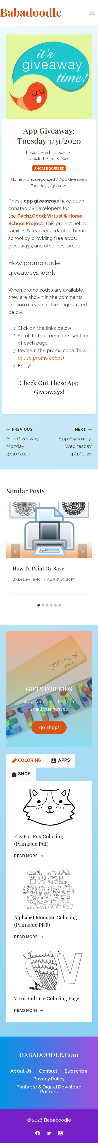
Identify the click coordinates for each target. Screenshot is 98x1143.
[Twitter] (49, 1133)
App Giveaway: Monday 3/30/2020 (22, 441)
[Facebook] (37, 1133)
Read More (28, 855)
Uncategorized (49, 168)
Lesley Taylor (30, 579)
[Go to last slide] (15, 551)
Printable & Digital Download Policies (49, 1089)
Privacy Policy (49, 1078)
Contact (48, 1071)
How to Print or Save (38, 568)
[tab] (38, 605)
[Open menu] (92, 13)
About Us (20, 1071)
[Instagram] (60, 1133)
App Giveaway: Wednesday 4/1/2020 (75, 441)
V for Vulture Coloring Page (47, 998)
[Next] (82, 551)
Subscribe (76, 1071)
